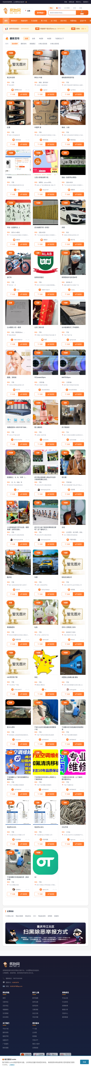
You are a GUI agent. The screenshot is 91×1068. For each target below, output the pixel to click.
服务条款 (5, 1032)
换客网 (56, 916)
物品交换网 (19, 916)
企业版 (34, 1032)
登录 (65, 2)
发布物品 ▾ (40, 13)
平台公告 (65, 998)
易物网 (50, 916)
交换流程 (35, 1009)
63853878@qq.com (16, 986)
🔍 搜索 (82, 12)
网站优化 (28, 916)
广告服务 (5, 1044)
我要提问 (85, 2)
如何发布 (35, 1005)
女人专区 (54, 22)
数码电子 (15, 22)
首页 (6, 21)
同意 (84, 1062)
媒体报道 (65, 1017)
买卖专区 (5, 1005)
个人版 (34, 1028)
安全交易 (35, 1013)
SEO (34, 916)
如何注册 (35, 1002)
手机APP (35, 1040)
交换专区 (5, 1002)
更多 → (83, 29)
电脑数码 (5, 1009)
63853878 (15, 982)
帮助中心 (78, 2)
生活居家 (34, 22)
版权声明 (5, 1036)
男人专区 (44, 22)
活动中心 (65, 1013)
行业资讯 (65, 1002)
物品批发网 (42, 916)
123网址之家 (9, 916)
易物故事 (65, 1005)
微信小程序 (36, 1044)
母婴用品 (73, 22)
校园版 (34, 1036)
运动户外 (83, 22)
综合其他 (5, 1017)
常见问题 (35, 1017)
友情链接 (35, 1048)
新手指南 (35, 998)
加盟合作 (5, 1040)
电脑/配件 (25, 22)
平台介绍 (5, 1028)
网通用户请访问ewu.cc (46, 29)
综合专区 (63, 22)
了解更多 (12, 1065)
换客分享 (65, 1009)
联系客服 (5, 1048)
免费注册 (71, 2)
